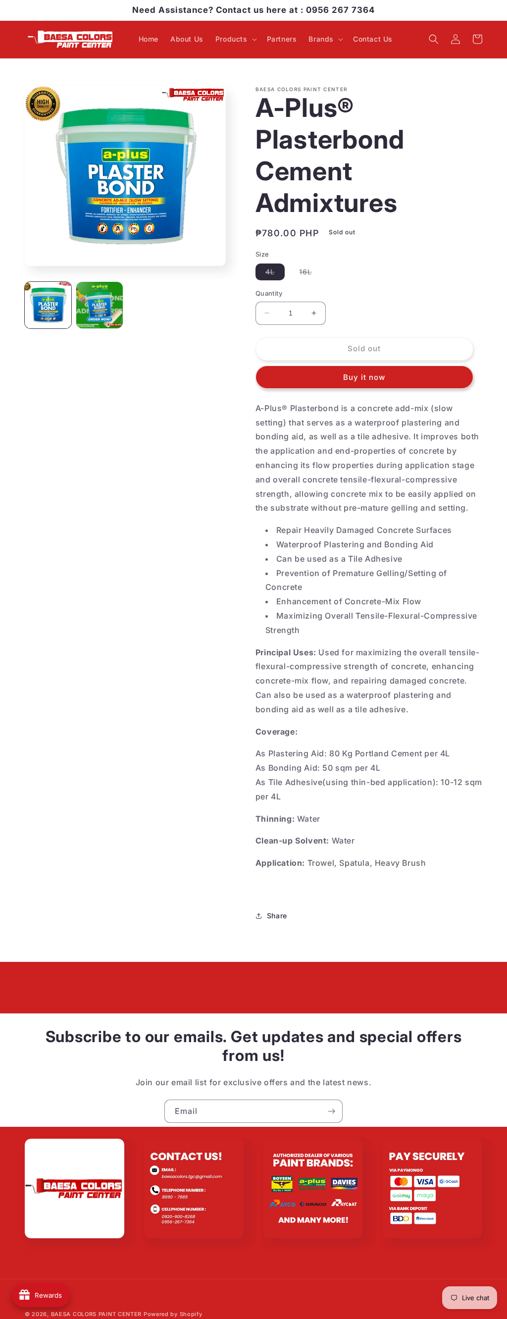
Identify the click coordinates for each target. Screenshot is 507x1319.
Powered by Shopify (173, 1314)
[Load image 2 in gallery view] (99, 305)
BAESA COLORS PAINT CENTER (96, 1314)
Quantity (268, 293)
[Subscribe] (331, 1111)
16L (310, 273)
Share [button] (277, 915)
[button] (235, 39)
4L (275, 273)
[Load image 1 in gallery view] (48, 305)
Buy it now (364, 377)
